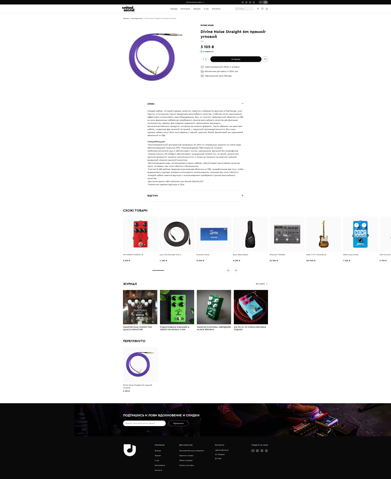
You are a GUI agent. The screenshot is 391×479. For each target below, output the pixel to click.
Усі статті (260, 284)
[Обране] (262, 9)
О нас (206, 9)
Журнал (196, 9)
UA (261, 2)
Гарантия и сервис (186, 455)
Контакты (216, 9)
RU (265, 2)
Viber (219, 458)
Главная (126, 18)
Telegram (221, 454)
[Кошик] (267, 9)
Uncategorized (136, 18)
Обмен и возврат (186, 460)
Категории (185, 9)
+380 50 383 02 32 (221, 450)
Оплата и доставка (186, 465)
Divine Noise (207, 25)
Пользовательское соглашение (191, 451)
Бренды (174, 9)
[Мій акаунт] (258, 9)
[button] (228, 270)
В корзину (236, 59)
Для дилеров (160, 465)
